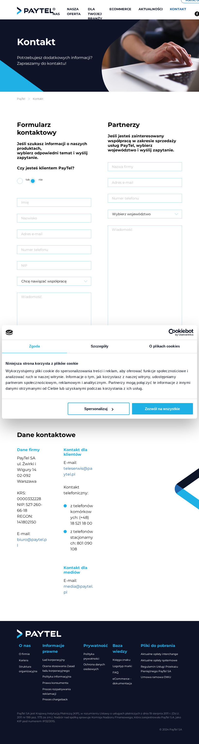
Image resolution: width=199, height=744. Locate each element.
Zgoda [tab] (34, 346)
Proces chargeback (55, 699)
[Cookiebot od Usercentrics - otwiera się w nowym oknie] (172, 332)
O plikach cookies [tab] (164, 346)
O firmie (24, 654)
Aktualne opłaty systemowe (159, 660)
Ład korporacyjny (53, 659)
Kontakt (178, 9)
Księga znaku (121, 659)
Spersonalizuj (96, 409)
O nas (56, 11)
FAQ (115, 672)
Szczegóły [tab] (99, 346)
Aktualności (151, 9)
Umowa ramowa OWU (156, 677)
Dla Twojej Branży (95, 13)
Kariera (23, 660)
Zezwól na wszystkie (162, 409)
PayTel (21, 99)
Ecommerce (120, 9)
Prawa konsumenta (55, 683)
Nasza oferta (74, 11)
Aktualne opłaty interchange (159, 654)
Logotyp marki (122, 666)
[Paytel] (35, 10)
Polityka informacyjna (56, 676)
